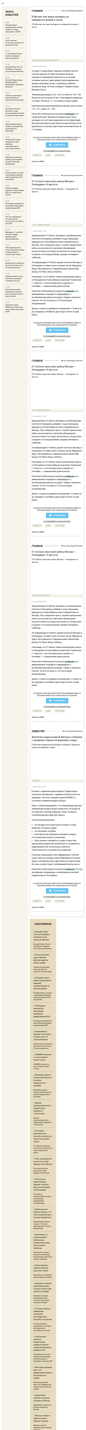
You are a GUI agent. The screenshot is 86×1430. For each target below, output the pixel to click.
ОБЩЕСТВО (38, 731)
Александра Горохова (74, 175)
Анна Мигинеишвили (74, 11)
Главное (37, 10)
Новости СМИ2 (38, 161)
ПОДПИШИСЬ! (59, 145)
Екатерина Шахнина (75, 731)
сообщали (69, 114)
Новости (37, 155)
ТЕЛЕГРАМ (59, 155)
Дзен (48, 155)
